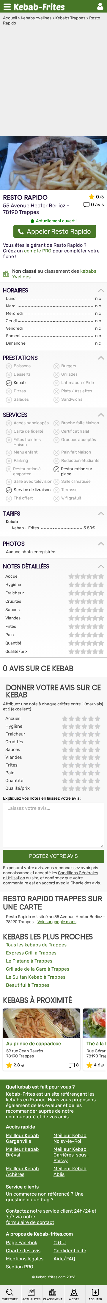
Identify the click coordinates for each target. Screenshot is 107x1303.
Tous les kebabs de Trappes (36, 945)
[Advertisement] (53, 82)
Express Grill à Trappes (31, 953)
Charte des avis (85, 883)
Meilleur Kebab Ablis (70, 1171)
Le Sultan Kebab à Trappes (35, 977)
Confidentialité (70, 1250)
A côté (74, 1299)
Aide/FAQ (64, 1259)
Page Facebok (21, 1242)
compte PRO (37, 251)
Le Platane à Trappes (29, 961)
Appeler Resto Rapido (59, 231)
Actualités (31, 1299)
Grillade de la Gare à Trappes (37, 969)
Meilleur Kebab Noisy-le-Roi (70, 1138)
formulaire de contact (30, 1222)
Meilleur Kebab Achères (22, 1171)
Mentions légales (24, 1259)
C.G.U (60, 1242)
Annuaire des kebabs (40, 6)
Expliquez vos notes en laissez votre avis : (42, 798)
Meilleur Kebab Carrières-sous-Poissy (71, 1154)
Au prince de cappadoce (33, 1043)
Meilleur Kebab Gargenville (22, 1138)
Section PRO (19, 1267)
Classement (52, 1299)
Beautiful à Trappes (27, 985)
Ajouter (95, 1299)
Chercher (10, 1299)
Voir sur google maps (56, 921)
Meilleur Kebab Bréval (22, 1152)
